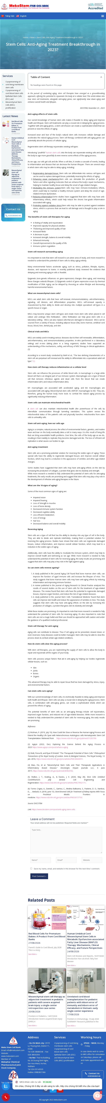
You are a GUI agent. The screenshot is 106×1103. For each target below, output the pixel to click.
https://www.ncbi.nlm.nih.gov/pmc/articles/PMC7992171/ (63, 782)
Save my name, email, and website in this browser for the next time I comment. (67, 869)
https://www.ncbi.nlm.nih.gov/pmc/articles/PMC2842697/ (59, 759)
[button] (102, 16)
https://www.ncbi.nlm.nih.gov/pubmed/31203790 (76, 738)
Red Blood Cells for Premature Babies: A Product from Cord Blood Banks (17, 126)
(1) (34, 361)
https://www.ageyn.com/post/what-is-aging (50, 747)
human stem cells (53, 152)
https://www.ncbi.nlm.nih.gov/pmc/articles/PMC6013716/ (59, 797)
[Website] (92, 861)
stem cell (34, 408)
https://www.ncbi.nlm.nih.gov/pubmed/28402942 (53, 771)
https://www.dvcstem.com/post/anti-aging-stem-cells (53, 809)
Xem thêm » (32, 954)
